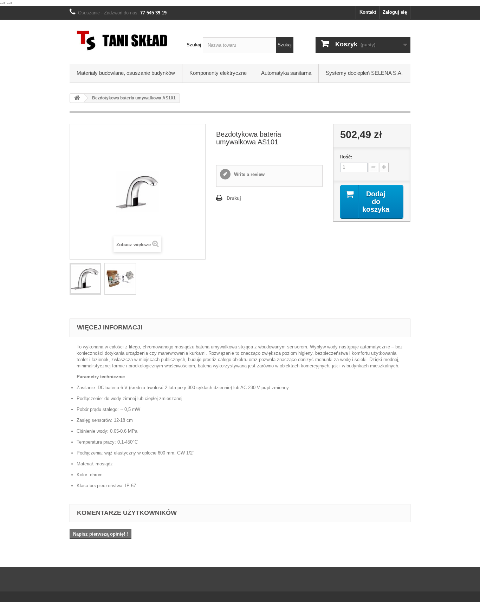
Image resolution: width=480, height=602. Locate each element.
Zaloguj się (395, 12)
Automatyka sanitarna (286, 73)
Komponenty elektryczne (218, 73)
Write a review (249, 174)
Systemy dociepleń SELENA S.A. (364, 73)
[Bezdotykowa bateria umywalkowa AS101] (85, 278)
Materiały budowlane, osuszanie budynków (126, 73)
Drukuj (234, 198)
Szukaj (194, 44)
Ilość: (346, 156)
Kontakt (367, 12)
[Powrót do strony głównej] (77, 98)
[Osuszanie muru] (123, 40)
